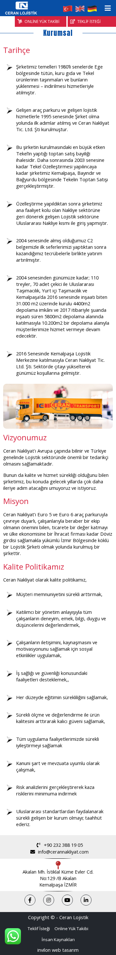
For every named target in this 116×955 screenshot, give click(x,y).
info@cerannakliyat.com (63, 851)
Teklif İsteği (39, 928)
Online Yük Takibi (71, 928)
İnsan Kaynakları (58, 939)
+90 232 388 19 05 (63, 845)
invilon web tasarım (58, 950)
